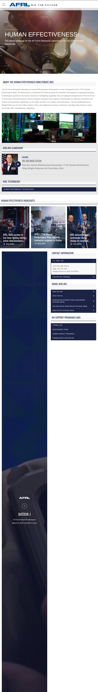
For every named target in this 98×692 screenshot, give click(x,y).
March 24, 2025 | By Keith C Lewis (24, 523)
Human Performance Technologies (19, 189)
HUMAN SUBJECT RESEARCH (63, 334)
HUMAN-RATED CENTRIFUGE (63, 338)
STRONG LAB (57, 325)
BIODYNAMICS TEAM (60, 329)
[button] (4, 5)
